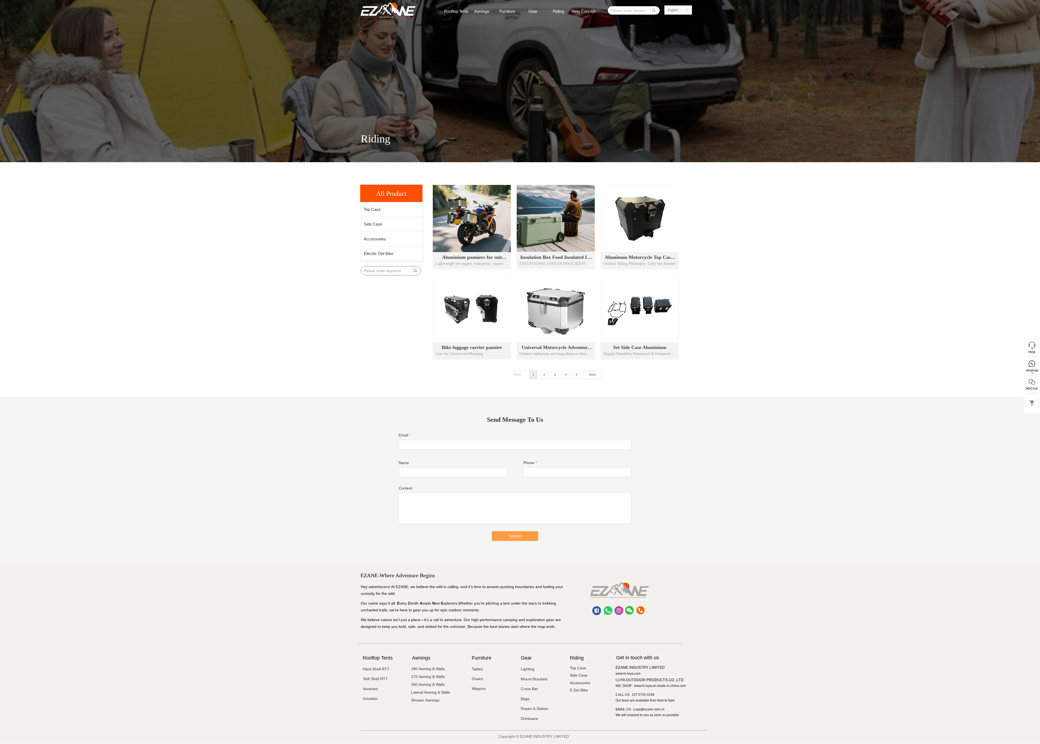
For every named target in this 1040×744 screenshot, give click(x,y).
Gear (532, 11)
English (673, 10)
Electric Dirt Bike (378, 253)
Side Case (373, 224)
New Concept (584, 11)
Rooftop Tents (456, 11)
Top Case (372, 209)
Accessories (375, 239)
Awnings (481, 11)
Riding (558, 11)
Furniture (507, 11)
